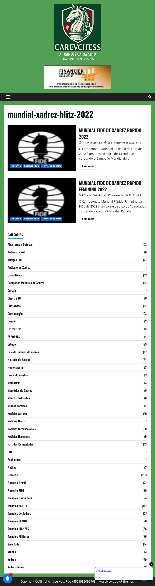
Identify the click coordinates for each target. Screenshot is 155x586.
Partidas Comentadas (20, 444)
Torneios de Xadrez (19, 513)
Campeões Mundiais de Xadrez (26, 282)
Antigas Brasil (16, 252)
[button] (8, 97)
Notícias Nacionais (19, 436)
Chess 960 (14, 298)
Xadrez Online (16, 567)
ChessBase (14, 306)
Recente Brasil (17, 482)
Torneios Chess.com (20, 498)
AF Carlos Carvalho (92, 142)
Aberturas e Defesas (20, 244)
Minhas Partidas (17, 405)
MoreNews (106, 581)
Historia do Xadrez (19, 359)
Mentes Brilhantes (19, 398)
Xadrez (12, 559)
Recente (16, 165)
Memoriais (14, 382)
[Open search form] (149, 97)
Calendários (15, 275)
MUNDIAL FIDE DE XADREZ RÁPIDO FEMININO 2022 (42, 200)
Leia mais (89, 166)
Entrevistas (14, 329)
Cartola (12, 290)
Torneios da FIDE (51, 165)
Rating (12, 467)
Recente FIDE (31, 165)
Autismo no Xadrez (19, 267)
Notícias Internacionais (22, 429)
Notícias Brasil (16, 421)
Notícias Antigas (17, 413)
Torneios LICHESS (18, 528)
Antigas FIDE (15, 259)
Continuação (15, 313)
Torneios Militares (18, 536)
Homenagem (15, 367)
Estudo (12, 344)
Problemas (14, 459)
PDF (10, 452)
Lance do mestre (18, 375)
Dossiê (12, 321)
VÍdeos (12, 551)
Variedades (14, 544)
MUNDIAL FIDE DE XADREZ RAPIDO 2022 (42, 148)
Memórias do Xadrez (20, 390)
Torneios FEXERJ (17, 521)
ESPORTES (14, 336)
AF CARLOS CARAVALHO (77, 54)
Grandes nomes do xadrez (23, 352)
